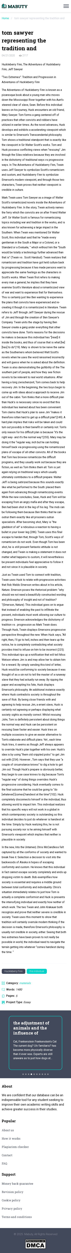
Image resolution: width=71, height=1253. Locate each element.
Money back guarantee (17, 1183)
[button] (23, 1074)
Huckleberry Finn (13, 971)
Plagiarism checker (15, 1147)
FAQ (4, 1163)
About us (8, 1130)
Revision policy (12, 1192)
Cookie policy (11, 1200)
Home (5, 18)
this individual (36, 971)
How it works (11, 1138)
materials (25, 983)
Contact (7, 1155)
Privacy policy (12, 1208)
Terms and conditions (17, 1217)
